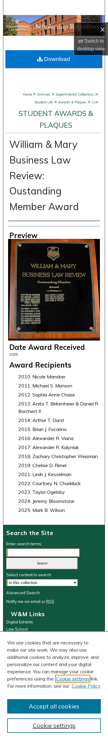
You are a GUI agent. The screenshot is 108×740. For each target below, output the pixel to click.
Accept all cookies (54, 706)
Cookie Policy (86, 686)
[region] (54, 685)
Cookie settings (72, 679)
